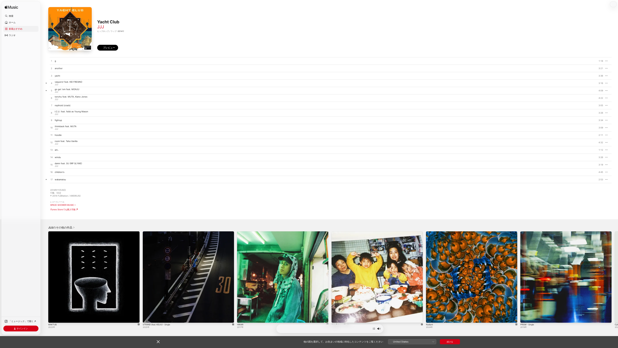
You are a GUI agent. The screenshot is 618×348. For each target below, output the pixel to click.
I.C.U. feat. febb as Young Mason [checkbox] (71, 111)
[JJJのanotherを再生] (51, 68)
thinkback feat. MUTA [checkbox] (65, 126)
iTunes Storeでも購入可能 (62, 209)
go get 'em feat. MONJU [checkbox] (67, 89)
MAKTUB (52, 232)
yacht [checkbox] (57, 75)
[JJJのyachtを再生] (51, 75)
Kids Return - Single (341, 232)
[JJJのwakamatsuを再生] (51, 179)
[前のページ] (45, 277)
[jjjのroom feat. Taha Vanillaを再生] (51, 142)
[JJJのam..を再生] (51, 150)
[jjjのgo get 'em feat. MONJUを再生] (51, 90)
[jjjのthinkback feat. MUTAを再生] (51, 127)
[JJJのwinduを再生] (51, 157)
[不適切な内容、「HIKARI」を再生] (241, 318)
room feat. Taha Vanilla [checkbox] (66, 141)
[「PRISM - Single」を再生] (524, 318)
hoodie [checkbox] (58, 135)
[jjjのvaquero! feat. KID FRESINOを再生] (51, 83)
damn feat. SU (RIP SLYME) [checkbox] (68, 163)
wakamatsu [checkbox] (60, 179)
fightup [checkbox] (58, 120)
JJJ (100, 26)
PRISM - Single (527, 232)
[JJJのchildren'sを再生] (51, 172)
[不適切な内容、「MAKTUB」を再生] (52, 318)
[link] (61, 227)
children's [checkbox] (59, 172)
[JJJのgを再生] (51, 61)
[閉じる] (158, 341)
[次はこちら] (374, 328)
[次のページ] (615, 277)
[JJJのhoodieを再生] (51, 135)
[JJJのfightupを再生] (51, 120)
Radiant (429, 232)
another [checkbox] (59, 68)
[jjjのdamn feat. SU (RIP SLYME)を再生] (51, 164)
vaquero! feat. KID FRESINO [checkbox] (68, 82)
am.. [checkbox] (57, 150)
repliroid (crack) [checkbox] (62, 105)
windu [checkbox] (58, 157)
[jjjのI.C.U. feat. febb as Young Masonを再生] (51, 112)
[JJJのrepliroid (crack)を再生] (51, 105)
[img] (11, 7)
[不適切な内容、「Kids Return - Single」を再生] (335, 318)
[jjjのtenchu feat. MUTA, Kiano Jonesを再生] (51, 98)
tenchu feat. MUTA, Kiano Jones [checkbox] (71, 96)
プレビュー (599, 61)
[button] (21, 16)
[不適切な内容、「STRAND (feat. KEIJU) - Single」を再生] (146, 318)
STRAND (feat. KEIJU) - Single (158, 232)
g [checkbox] (55, 61)
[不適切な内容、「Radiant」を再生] (430, 318)
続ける (450, 341)
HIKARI (240, 232)
